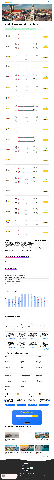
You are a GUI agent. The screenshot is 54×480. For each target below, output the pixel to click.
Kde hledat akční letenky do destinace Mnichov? (12, 285)
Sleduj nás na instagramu (28, 465)
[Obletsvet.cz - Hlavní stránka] (8, 1)
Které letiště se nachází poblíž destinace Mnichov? (13, 279)
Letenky (18, 2)
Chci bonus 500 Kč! (10, 404)
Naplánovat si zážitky (21, 404)
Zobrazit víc (45, 36)
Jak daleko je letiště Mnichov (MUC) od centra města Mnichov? (15, 275)
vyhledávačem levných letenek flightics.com (37, 429)
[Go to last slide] (5, 400)
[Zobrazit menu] (48, 2)
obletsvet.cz (28, 478)
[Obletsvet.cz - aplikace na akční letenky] (27, 423)
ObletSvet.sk (22, 475)
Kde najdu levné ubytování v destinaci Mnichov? (12, 283)
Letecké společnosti (31, 473)
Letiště (26, 473)
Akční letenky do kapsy (27, 468)
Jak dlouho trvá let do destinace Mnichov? (11, 273)
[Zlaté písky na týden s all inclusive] (27, 448)
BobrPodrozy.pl (27, 475)
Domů (14, 2)
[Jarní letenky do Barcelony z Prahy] (12, 448)
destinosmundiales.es (34, 475)
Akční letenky (22, 473)
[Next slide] (49, 400)
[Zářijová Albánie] (42, 448)
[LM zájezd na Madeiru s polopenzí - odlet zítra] (42, 435)
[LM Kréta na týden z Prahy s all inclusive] (12, 435)
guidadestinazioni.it (42, 475)
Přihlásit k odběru (35, 415)
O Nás (18, 475)
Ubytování (21, 2)
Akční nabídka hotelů (32, 404)
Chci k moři (43, 404)
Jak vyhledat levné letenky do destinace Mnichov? (13, 281)
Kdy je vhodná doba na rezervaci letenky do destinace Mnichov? (15, 277)
